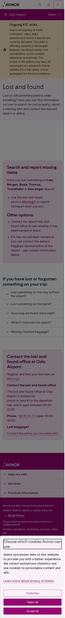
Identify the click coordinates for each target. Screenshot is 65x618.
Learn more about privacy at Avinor (29, 581)
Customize (31, 593)
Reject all (31, 602)
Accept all (31, 611)
